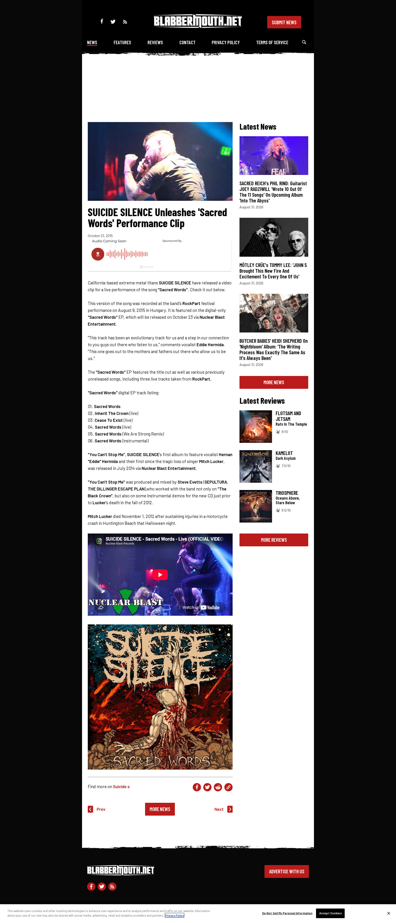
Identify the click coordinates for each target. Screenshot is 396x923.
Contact (187, 42)
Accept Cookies (330, 913)
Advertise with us (286, 871)
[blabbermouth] (198, 26)
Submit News (284, 22)
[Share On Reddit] (218, 787)
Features (122, 42)
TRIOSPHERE (287, 493)
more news (274, 382)
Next (219, 809)
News (92, 42)
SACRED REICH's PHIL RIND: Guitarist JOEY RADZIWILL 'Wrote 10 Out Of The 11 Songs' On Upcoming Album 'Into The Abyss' (273, 192)
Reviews (155, 42)
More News (160, 809)
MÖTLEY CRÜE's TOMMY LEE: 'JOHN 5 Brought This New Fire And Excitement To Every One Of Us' (273, 271)
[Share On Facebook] (197, 787)
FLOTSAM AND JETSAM (288, 416)
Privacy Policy (226, 42)
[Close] (389, 913)
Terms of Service (272, 42)
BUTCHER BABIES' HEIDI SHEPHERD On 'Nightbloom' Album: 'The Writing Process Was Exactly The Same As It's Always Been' (273, 349)
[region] (198, 913)
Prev (101, 809)
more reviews (274, 540)
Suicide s (121, 786)
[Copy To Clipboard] (228, 787)
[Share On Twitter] (207, 787)
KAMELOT (284, 453)
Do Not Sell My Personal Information (287, 913)
